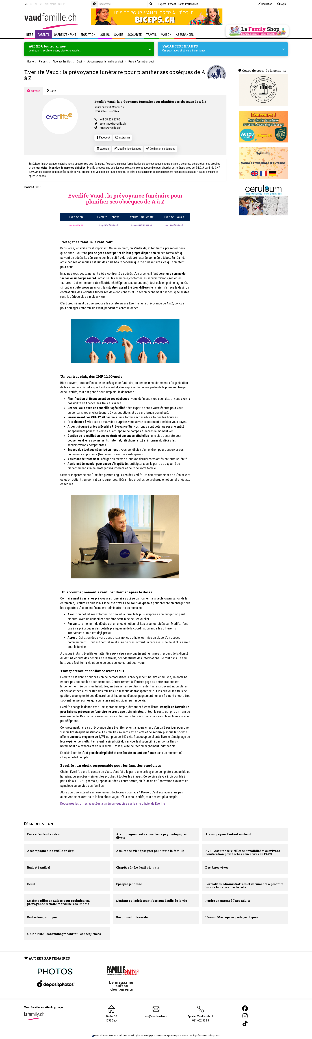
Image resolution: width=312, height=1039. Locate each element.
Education (88, 34)
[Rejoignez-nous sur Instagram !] (245, 1016)
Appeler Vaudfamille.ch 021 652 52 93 (200, 1018)
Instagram (124, 137)
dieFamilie (50, 4)
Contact (172, 1035)
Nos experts (182, 1035)
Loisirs (105, 34)
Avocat (172, 4)
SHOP (61, 4)
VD (26, 4)
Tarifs (192, 1035)
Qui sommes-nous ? (159, 1035)
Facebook (104, 137)
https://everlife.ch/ (110, 127)
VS (41, 4)
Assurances (185, 34)
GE (31, 4)
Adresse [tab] (35, 91)
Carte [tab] (52, 91)
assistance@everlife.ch (113, 123)
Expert (162, 4)
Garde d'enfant (65, 34)
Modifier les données (129, 148)
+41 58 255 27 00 (110, 119)
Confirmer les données (162, 148)
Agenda (104, 148)
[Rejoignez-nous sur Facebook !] (245, 1008)
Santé (118, 34)
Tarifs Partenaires (188, 4)
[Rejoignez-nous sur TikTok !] (245, 1023)
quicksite (109, 1035)
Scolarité (134, 34)
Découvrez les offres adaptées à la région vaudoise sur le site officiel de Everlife (112, 803)
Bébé (29, 34)
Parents (44, 34)
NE (36, 4)
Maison (166, 34)
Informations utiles (204, 1035)
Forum (217, 1035)
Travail (151, 34)
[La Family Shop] (257, 31)
